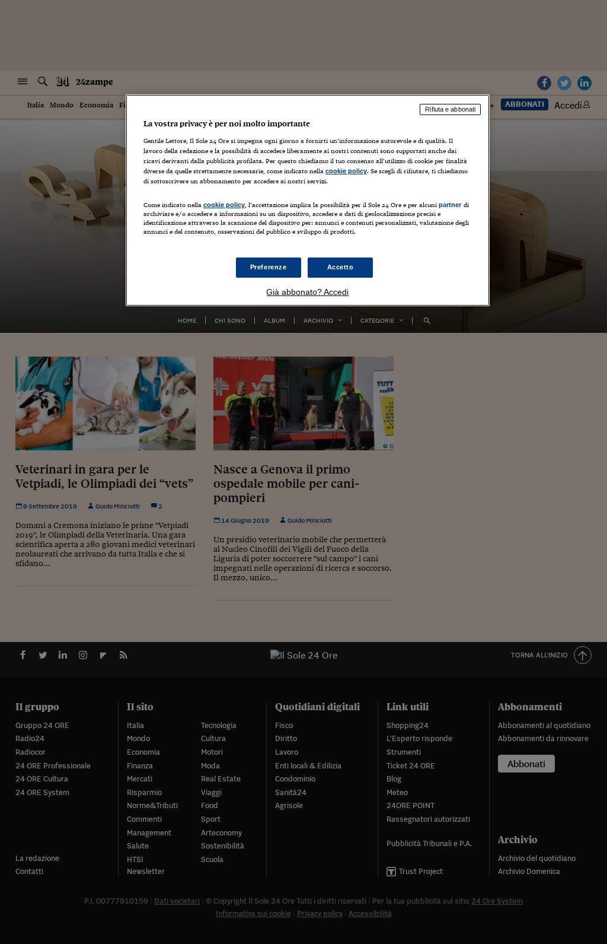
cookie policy (346, 170)
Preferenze (268, 267)
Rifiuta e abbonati (450, 109)
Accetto (340, 267)
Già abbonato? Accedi (307, 292)
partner (450, 204)
